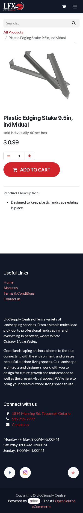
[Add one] (29, 156)
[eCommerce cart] (63, 6)
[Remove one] (8, 156)
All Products (13, 32)
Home (8, 282)
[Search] (74, 23)
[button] (31, 169)
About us (10, 287)
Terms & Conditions (19, 293)
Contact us (12, 298)
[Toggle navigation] (75, 6)
